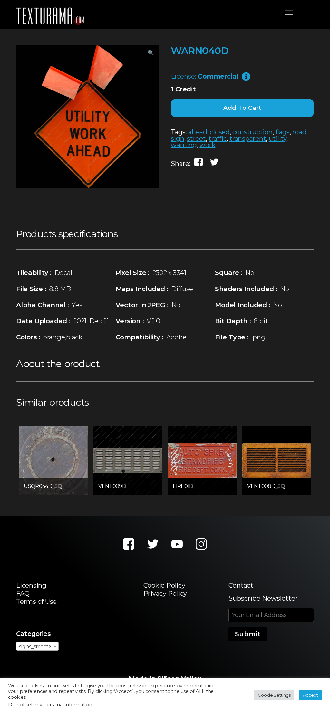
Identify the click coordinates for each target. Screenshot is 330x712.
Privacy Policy (165, 593)
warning (184, 145)
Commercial (218, 76)
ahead (197, 132)
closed (220, 132)
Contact (240, 585)
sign (177, 138)
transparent (247, 138)
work (207, 145)
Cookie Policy (164, 585)
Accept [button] (310, 695)
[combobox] (37, 646)
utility (277, 138)
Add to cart (242, 107)
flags (282, 132)
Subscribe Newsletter (263, 598)
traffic (218, 138)
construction (252, 132)
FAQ (22, 593)
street (196, 138)
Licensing (31, 585)
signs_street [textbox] (35, 646)
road (299, 132)
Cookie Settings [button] (274, 695)
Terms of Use (36, 601)
